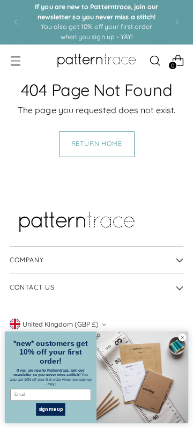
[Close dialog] (182, 338)
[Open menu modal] (15, 60)
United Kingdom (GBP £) (61, 324)
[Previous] (16, 22)
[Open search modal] (155, 60)
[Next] (177, 22)
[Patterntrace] (96, 60)
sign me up (51, 409)
